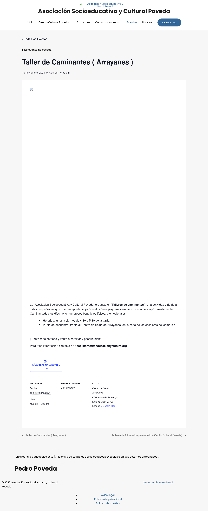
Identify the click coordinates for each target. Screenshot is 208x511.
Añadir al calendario (46, 364)
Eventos (132, 22)
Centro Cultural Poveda (54, 22)
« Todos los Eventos (34, 39)
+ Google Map (108, 405)
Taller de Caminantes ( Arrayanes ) (45, 435)
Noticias (147, 22)
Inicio (30, 22)
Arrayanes (83, 22)
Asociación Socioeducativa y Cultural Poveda (104, 11)
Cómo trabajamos (107, 22)
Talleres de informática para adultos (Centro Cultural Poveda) (147, 435)
